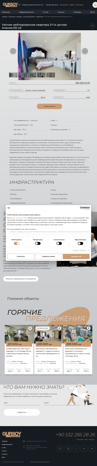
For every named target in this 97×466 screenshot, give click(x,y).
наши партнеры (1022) (19, 218)
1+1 (48, 371)
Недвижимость (26, 12)
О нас (4, 448)
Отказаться (21, 256)
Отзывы (77, 12)
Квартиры (39, 16)
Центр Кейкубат (29, 16)
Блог (92, 12)
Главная (6, 12)
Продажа (12, 16)
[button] (13, 51)
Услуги (61, 12)
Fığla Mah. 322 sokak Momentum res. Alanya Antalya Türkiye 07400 (36, 447)
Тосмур (78, 361)
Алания (19, 16)
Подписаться (21, 412)
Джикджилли (51, 361)
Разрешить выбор (48, 256)
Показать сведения (79, 250)
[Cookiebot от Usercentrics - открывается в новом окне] (81, 208)
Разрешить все (76, 256)
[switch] (38, 243)
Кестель (20, 361)
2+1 (19, 371)
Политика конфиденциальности (39, 462)
